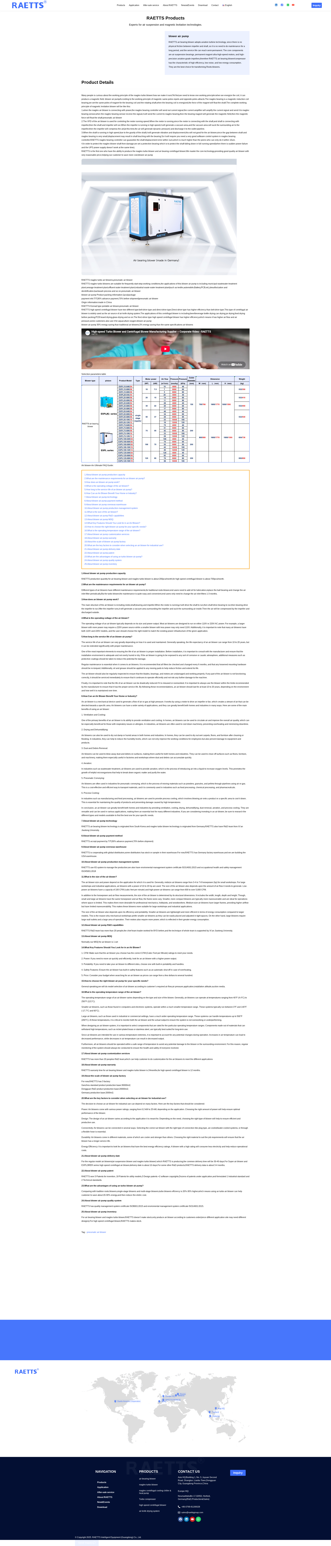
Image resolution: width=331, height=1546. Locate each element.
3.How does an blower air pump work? (102, 482)
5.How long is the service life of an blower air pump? (108, 489)
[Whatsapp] (198, 1519)
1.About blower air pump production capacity (104, 475)
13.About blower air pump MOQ (98, 519)
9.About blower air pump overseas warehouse (105, 504)
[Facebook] (180, 1519)
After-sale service (151, 5)
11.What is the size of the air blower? (101, 512)
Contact (215, 5)
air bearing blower (147, 1479)
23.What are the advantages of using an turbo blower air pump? (113, 557)
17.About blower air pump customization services (106, 534)
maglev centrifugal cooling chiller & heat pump (155, 1492)
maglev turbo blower (148, 1485)
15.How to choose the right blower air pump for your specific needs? (115, 527)
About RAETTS (170, 5)
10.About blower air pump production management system (111, 508)
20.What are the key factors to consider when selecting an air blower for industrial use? (123, 545)
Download (203, 5)
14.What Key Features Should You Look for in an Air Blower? (112, 523)
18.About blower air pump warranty (100, 538)
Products (121, 5)
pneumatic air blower (96, 1232)
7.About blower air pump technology (100, 497)
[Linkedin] (186, 1519)
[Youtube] (192, 1519)
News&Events (187, 5)
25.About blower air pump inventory (100, 564)
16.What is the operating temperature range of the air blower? (112, 530)
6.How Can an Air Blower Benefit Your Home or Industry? (110, 493)
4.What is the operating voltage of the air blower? (106, 486)
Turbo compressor (147, 1499)
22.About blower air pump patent (99, 553)
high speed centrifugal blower (152, 1505)
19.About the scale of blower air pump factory (105, 542)
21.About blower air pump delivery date (102, 549)
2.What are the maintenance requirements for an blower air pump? (114, 478)
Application (134, 5)
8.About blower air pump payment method (103, 501)
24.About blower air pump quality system (103, 560)
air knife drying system (149, 1511)
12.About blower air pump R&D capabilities (104, 516)
